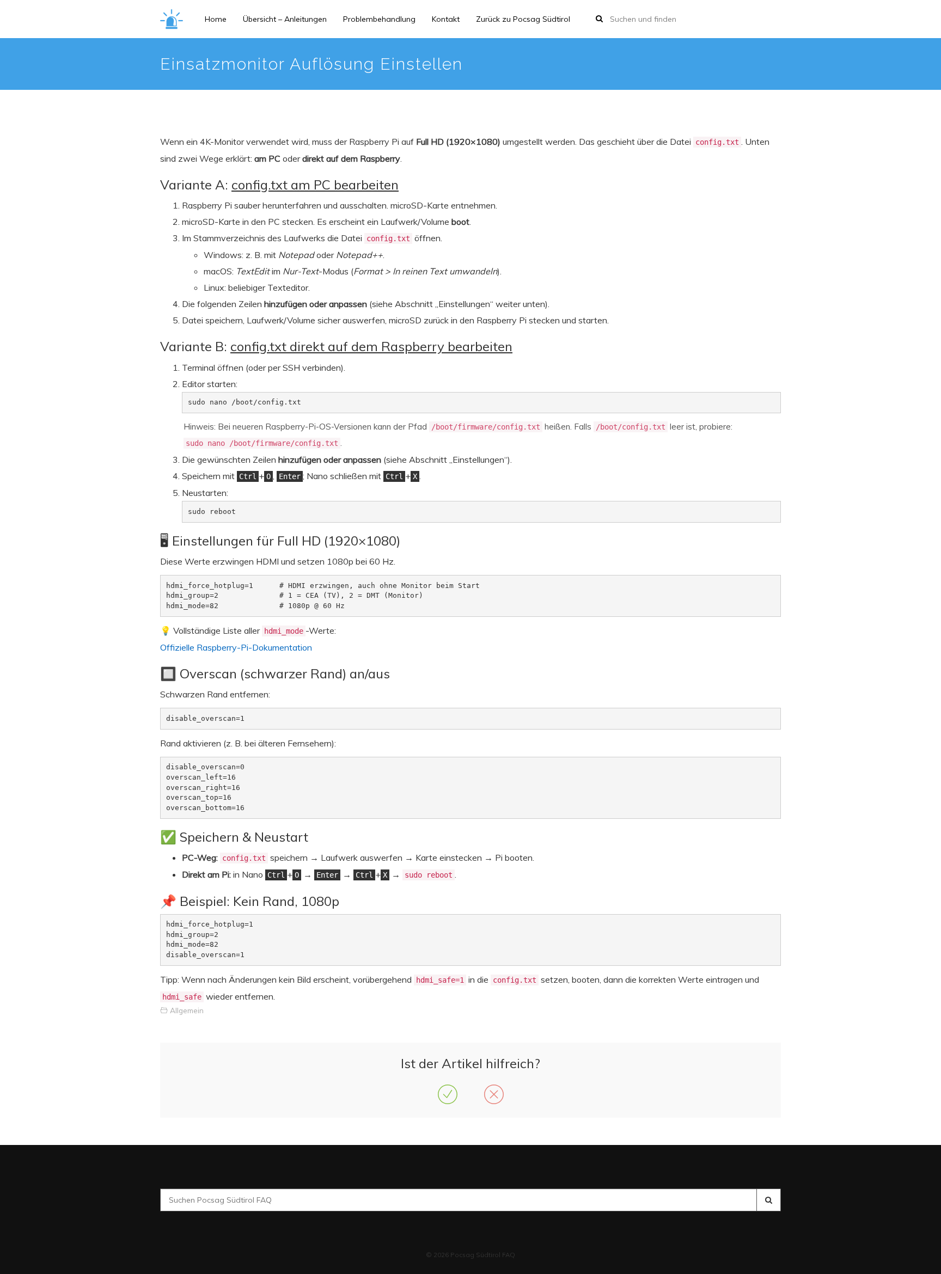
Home (216, 19)
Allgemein (187, 1010)
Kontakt (446, 19)
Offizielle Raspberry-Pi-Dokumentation (236, 647)
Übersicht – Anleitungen (285, 19)
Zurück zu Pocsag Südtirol (523, 19)
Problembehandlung (379, 19)
